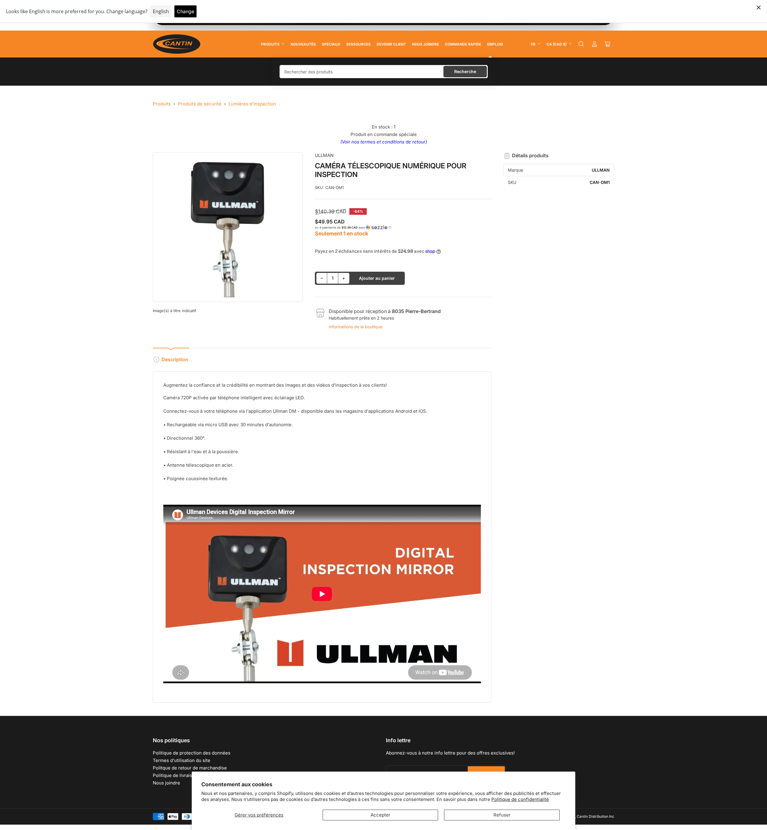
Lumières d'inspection (252, 104)
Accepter (380, 815)
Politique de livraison (175, 775)
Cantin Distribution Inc (595, 816)
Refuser (502, 815)
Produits (270, 44)
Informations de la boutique (355, 326)
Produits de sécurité (199, 104)
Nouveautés (303, 44)
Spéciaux (331, 44)
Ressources (358, 44)
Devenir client (391, 44)
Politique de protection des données (191, 753)
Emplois (495, 44)
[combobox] (384, 71)
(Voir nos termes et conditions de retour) (383, 142)
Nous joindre (425, 44)
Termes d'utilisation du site (181, 760)
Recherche (465, 71)
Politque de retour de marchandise (190, 768)
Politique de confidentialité (520, 799)
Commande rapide (463, 44)
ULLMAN (324, 155)
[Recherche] (581, 44)
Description (174, 359)
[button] (403, 227)
